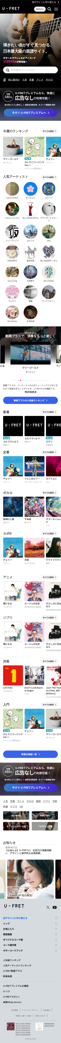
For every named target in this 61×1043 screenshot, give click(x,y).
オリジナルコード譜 (13, 939)
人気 (24, 79)
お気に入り (8, 928)
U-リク (6, 991)
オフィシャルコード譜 (16, 826)
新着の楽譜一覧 (29, 754)
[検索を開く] (49, 9)
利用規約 (46, 1010)
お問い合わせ (40, 1015)
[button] (13, 380)
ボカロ (49, 79)
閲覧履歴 (7, 934)
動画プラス (45, 815)
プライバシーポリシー (30, 1010)
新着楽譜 (7, 976)
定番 (31, 79)
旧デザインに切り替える (44, 2)
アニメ (39, 79)
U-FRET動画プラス (12, 970)
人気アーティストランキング (17, 965)
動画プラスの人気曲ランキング (29, 400)
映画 (5, 806)
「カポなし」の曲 (44, 826)
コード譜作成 (9, 945)
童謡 (38, 801)
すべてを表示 (48, 131)
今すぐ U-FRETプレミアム (30, 113)
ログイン (40, 9)
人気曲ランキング (12, 960)
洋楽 (54, 801)
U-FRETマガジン (11, 996)
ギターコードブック (13, 950)
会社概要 (14, 1010)
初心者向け (14, 79)
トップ (6, 923)
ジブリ (46, 801)
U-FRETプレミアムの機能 (15, 985)
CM (21, 806)
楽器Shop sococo (12, 1002)
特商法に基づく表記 (23, 1015)
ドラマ (13, 806)
